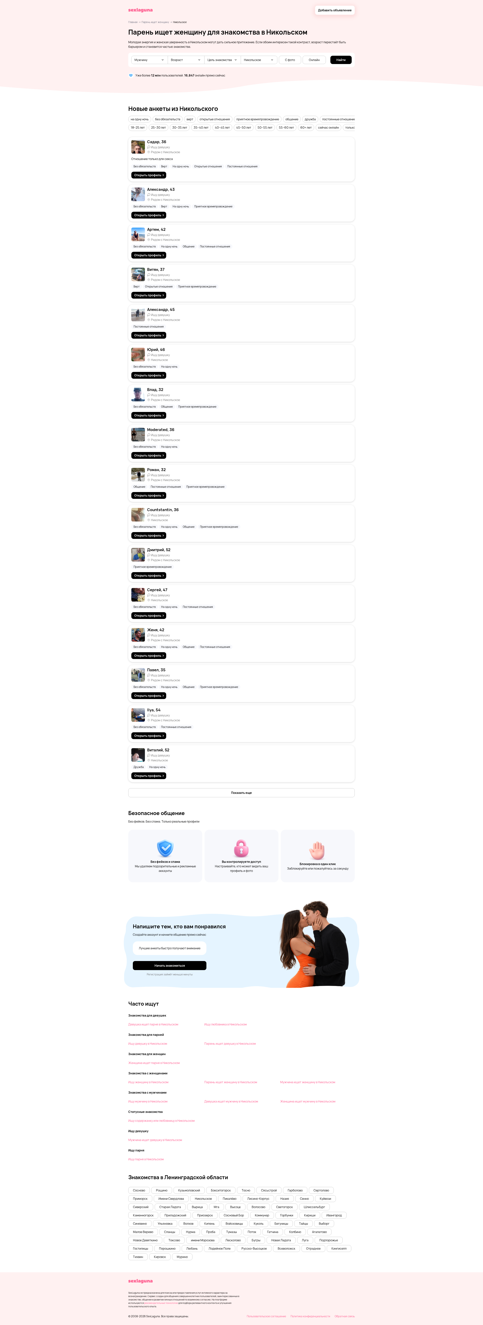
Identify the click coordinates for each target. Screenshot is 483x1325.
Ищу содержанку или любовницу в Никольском (161, 1121)
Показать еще (241, 793)
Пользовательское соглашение (266, 1316)
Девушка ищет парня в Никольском (153, 1024)
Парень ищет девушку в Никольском (230, 1043)
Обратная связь (345, 1316)
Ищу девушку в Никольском (147, 1043)
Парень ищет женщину (155, 22)
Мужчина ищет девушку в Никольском (155, 1140)
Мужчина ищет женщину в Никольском (307, 1082)
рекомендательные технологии (161, 1303)
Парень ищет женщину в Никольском (230, 1082)
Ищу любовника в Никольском (225, 1024)
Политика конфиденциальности (310, 1316)
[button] (139, 119)
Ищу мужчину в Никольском (148, 1101)
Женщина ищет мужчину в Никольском (307, 1101)
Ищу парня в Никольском (146, 1159)
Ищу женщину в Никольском (148, 1082)
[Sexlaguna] (140, 10)
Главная (133, 22)
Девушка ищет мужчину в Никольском (231, 1101)
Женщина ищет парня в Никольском (154, 1063)
